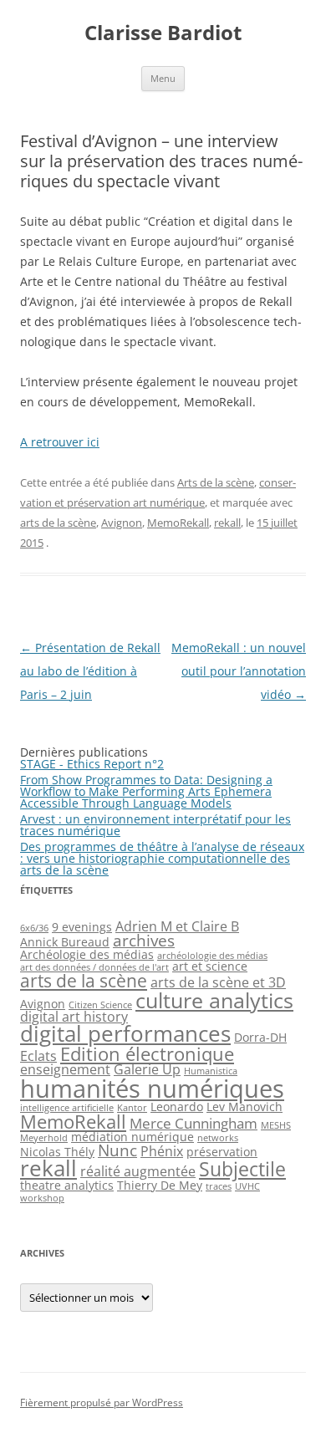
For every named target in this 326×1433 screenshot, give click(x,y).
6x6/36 (34, 928)
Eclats (38, 1056)
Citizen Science (100, 1005)
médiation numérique (132, 1137)
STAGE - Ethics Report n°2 (92, 764)
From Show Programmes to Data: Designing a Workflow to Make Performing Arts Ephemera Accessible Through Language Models (146, 791)
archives (144, 940)
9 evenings (82, 927)
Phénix (161, 1151)
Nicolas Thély (57, 1152)
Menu (163, 78)
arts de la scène (58, 522)
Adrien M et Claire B (177, 926)
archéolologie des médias (212, 955)
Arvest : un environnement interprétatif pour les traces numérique (155, 825)
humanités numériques (152, 1088)
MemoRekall (178, 522)
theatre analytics (67, 1185)
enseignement (65, 1069)
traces (219, 1186)
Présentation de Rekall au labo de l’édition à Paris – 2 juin (90, 671)
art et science (209, 966)
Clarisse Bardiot (163, 33)
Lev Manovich (244, 1106)
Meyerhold (44, 1138)
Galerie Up (147, 1069)
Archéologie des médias (87, 954)
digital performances (125, 1033)
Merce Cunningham (193, 1123)
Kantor (132, 1108)
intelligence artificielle (67, 1108)
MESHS (276, 1125)
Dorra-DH (260, 1037)
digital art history (74, 1016)
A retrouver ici (59, 442)
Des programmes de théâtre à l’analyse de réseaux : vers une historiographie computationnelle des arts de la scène (162, 858)
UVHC (247, 1186)
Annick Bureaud (65, 942)
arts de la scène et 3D (218, 982)
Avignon (121, 522)
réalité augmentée (138, 1171)
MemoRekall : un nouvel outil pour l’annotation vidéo (238, 671)
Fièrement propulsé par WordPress (101, 1402)
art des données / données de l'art (94, 967)
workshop (42, 1198)
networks (217, 1138)
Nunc (117, 1150)
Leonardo (176, 1106)
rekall (227, 522)
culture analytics (214, 1000)
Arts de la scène (215, 482)
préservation (221, 1152)
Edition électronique (147, 1054)
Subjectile (242, 1168)
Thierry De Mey (159, 1185)
